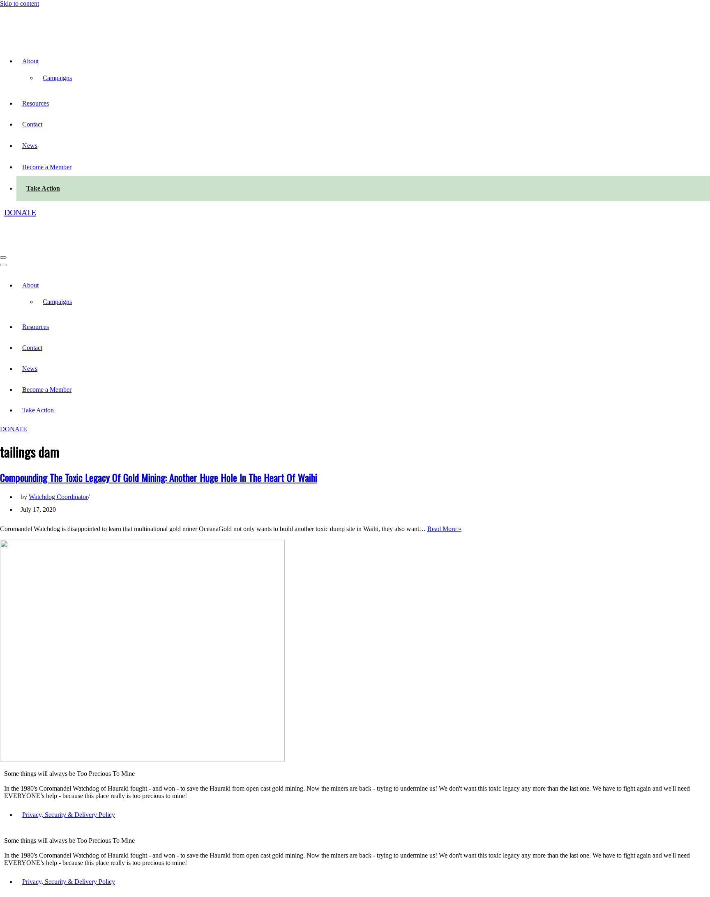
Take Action (43, 161)
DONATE (20, 185)
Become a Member (46, 139)
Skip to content (19, 3)
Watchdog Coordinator (58, 442)
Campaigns (57, 50)
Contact (32, 97)
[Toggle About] (143, 231)
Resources (35, 76)
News (29, 118)
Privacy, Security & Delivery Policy (68, 760)
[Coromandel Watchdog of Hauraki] (54, 10)
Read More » (444, 474)
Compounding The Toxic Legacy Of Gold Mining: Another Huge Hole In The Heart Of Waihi (158, 423)
